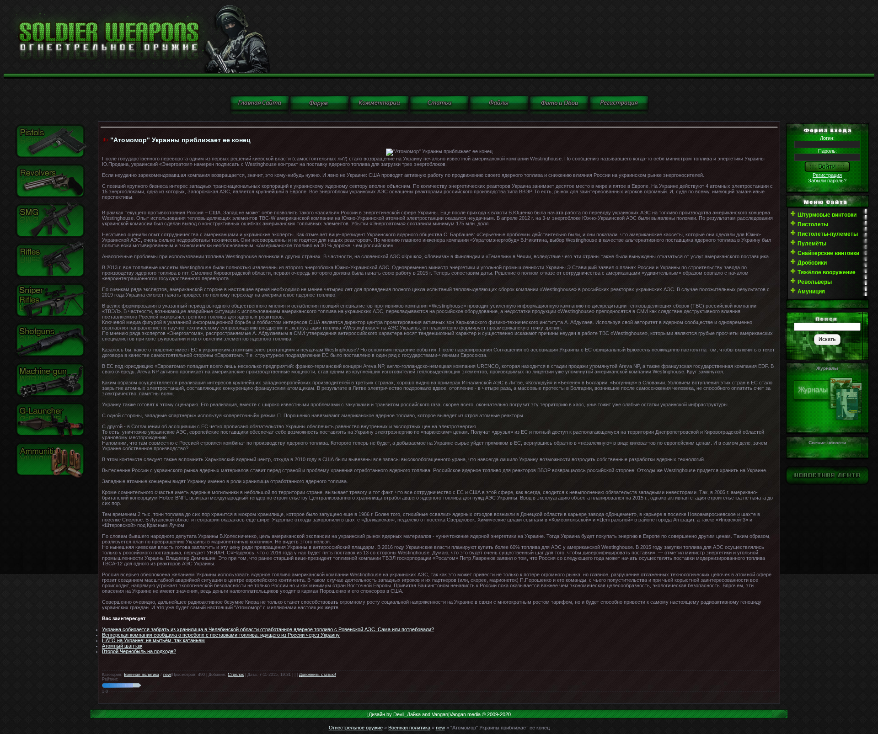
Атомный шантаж (122, 646)
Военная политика (141, 674)
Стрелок (236, 674)
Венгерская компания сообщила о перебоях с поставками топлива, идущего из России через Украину (221, 635)
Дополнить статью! (317, 674)
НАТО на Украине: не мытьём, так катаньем (153, 640)
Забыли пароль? (827, 180)
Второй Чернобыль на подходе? (139, 651)
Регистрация (827, 175)
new (167, 674)
